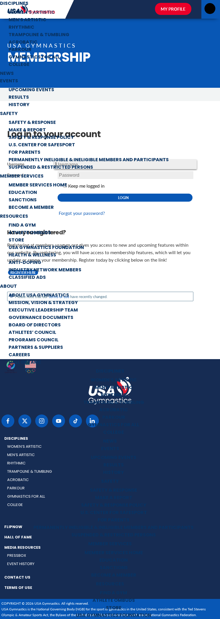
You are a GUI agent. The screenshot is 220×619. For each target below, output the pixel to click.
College (19, 65)
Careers (19, 355)
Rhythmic (21, 27)
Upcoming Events (31, 90)
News (7, 73)
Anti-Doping (25, 262)
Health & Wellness (32, 255)
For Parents (24, 152)
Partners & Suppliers (36, 347)
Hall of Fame (25, 362)
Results (19, 97)
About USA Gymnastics (39, 295)
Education (23, 192)
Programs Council (33, 340)
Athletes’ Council (32, 332)
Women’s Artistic (32, 12)
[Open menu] (210, 10)
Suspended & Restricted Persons (51, 167)
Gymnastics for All (34, 57)
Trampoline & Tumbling (39, 35)
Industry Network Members (45, 270)
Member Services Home (38, 185)
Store (16, 240)
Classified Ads (27, 277)
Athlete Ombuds (30, 233)
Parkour (20, 50)
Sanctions (23, 200)
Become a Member (31, 207)
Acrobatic (23, 42)
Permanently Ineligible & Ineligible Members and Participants (89, 160)
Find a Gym (22, 225)
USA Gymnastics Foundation (46, 248)
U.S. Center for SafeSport (42, 145)
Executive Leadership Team (43, 310)
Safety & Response (32, 122)
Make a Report (27, 130)
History (19, 105)
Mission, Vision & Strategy (43, 303)
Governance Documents (41, 318)
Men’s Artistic (27, 20)
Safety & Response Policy (41, 137)
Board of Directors (35, 325)
